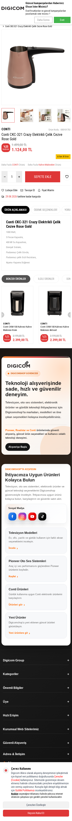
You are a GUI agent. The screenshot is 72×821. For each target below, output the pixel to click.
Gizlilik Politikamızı (25, 790)
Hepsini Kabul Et (36, 813)
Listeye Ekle (11, 190)
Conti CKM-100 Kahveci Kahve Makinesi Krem (17, 328)
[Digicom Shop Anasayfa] (18, 364)
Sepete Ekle (43, 177)
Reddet (14, 793)
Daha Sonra (43, 19)
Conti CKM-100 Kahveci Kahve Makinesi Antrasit (54, 328)
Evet (62, 19)
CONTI (5, 129)
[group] (36, 67)
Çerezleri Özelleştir (36, 804)
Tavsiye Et (29, 190)
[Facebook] (12, 516)
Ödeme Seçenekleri (45, 209)
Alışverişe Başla (17, 446)
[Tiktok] (42, 516)
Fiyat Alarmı (47, 190)
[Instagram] (22, 516)
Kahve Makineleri (47, 164)
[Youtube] (32, 516)
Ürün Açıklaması (15, 209)
